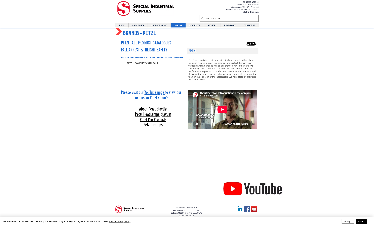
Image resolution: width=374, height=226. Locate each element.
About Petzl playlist (153, 109)
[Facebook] (247, 209)
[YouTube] (254, 209)
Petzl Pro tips (153, 124)
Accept (361, 221)
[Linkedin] (240, 209)
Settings (348, 221)
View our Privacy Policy (119, 221)
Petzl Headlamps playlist (153, 114)
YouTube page (154, 92)
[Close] (370, 221)
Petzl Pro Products (153, 119)
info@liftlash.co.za (251, 12)
